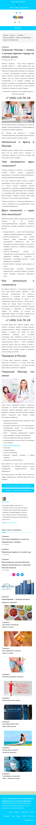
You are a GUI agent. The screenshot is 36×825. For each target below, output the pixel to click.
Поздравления (23, 7)
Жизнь (18, 816)
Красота (30, 816)
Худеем (16, 812)
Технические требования (23, 801)
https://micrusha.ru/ (11, 522)
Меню (17, 28)
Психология (24, 812)
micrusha (5, 502)
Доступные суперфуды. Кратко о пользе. (10, 626)
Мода (10, 812)
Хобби (24, 816)
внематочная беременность (11, 445)
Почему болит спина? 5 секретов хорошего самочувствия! (10, 751)
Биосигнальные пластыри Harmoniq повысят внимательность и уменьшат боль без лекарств (16, 565)
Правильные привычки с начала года (16, 552)
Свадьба (6, 816)
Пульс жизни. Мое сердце (11, 700)
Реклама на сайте (7, 801)
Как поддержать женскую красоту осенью (11, 652)
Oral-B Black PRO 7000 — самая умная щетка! (11, 725)
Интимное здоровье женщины (12, 677)
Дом (13, 816)
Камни (16, 7)
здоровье (6, 47)
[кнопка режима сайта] (15, 22)
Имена (12, 7)
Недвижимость (28, 820)
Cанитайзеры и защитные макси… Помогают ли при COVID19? (11, 777)
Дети (31, 812)
